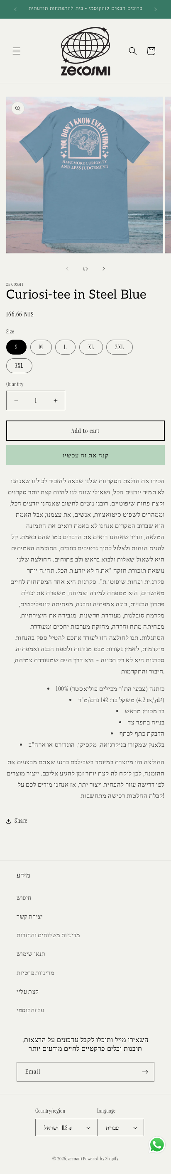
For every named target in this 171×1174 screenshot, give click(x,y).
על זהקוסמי (30, 1010)
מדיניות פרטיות (35, 973)
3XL (19, 365)
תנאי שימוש (31, 954)
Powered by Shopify (101, 1159)
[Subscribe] (145, 1072)
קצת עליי (28, 991)
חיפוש (24, 898)
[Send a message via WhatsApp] (157, 1145)
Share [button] (21, 820)
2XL (119, 347)
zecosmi (75, 1159)
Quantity (14, 384)
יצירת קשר (30, 916)
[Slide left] (67, 269)
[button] (16, 51)
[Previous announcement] (15, 9)
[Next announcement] (156, 9)
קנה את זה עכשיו (86, 455)
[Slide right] (104, 269)
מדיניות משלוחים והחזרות (48, 935)
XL (91, 347)
